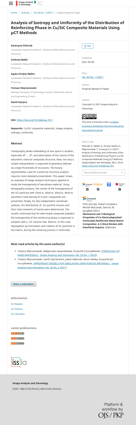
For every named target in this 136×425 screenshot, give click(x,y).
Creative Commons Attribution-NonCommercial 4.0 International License (103, 126)
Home (14, 12)
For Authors (17, 308)
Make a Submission (23, 283)
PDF (89, 46)
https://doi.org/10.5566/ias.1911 (35, 120)
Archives (25, 12)
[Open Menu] (11, 3)
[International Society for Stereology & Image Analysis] (19, 367)
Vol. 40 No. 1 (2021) (43, 12)
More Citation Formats (95, 172)
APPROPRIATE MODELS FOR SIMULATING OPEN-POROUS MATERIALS (72, 263)
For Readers (17, 303)
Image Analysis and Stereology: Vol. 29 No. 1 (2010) (68, 255)
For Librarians (18, 313)
